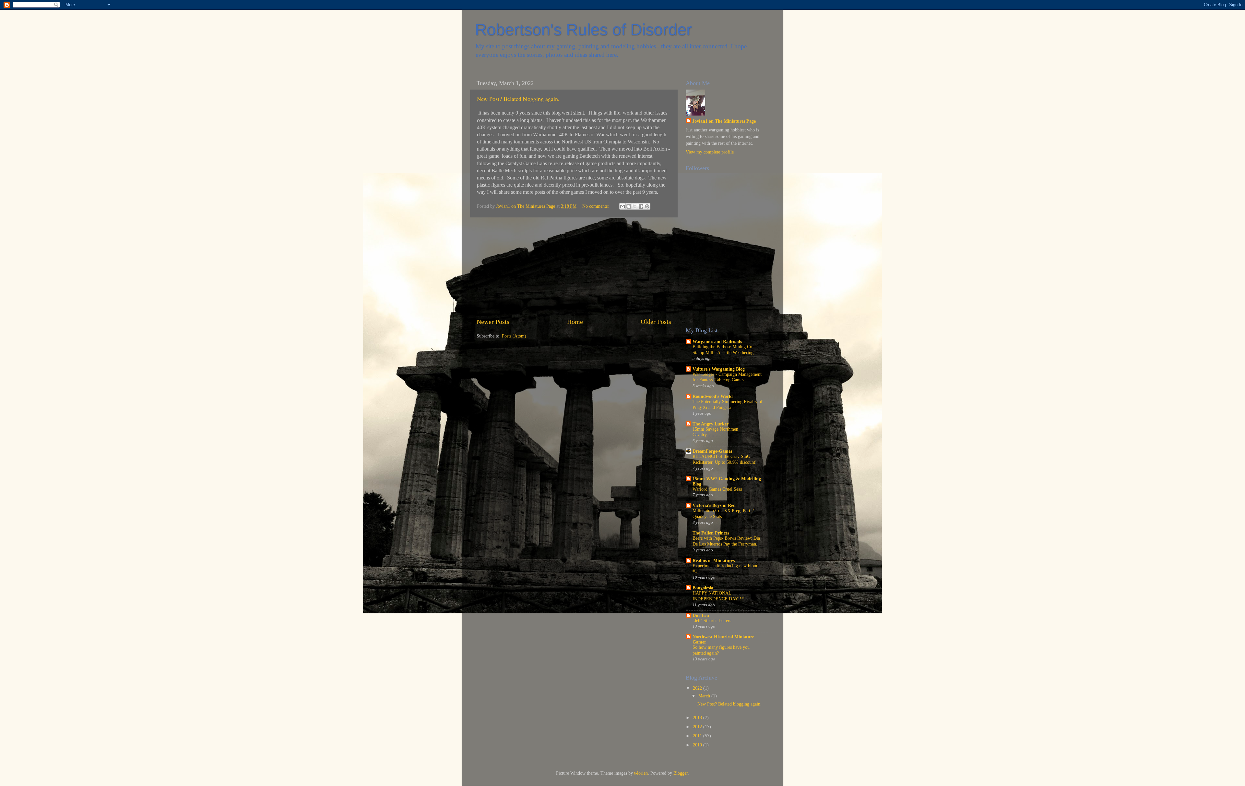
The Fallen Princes (711, 532)
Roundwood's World (713, 396)
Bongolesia (703, 587)
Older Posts (656, 321)
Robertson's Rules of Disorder (583, 29)
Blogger (680, 773)
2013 (698, 717)
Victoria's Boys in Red (714, 505)
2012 (698, 726)
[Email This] (622, 206)
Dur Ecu (701, 615)
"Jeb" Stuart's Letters (712, 620)
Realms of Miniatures (714, 560)
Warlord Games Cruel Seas (717, 489)
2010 (698, 744)
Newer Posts (493, 321)
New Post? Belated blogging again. (518, 99)
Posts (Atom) (514, 335)
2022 (698, 688)
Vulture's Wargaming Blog (719, 369)
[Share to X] (635, 206)
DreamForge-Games (712, 451)
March (704, 695)
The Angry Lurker (711, 423)
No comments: (596, 206)
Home (575, 321)
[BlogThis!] (628, 206)
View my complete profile (710, 151)
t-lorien (641, 773)
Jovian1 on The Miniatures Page (724, 121)
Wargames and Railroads (717, 341)
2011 (698, 735)
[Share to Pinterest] (647, 206)
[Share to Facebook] (641, 206)
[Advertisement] (573, 267)
